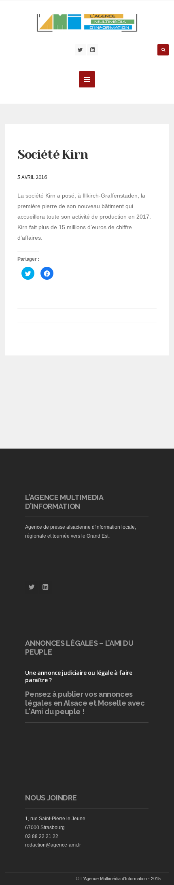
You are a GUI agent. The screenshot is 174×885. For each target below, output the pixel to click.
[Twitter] (80, 49)
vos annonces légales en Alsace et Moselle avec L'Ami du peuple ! (84, 703)
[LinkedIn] (92, 49)
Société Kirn (52, 155)
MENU (87, 79)
